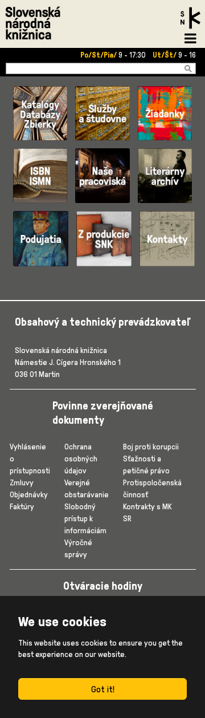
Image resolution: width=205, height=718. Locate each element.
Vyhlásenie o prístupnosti (30, 458)
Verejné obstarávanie (86, 488)
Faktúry (22, 506)
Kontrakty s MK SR (147, 512)
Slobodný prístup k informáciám (85, 518)
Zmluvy (22, 482)
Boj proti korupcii (151, 446)
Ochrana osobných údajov (80, 458)
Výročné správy (78, 548)
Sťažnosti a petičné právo (146, 464)
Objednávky (29, 494)
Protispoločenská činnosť (152, 488)
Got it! (102, 689)
